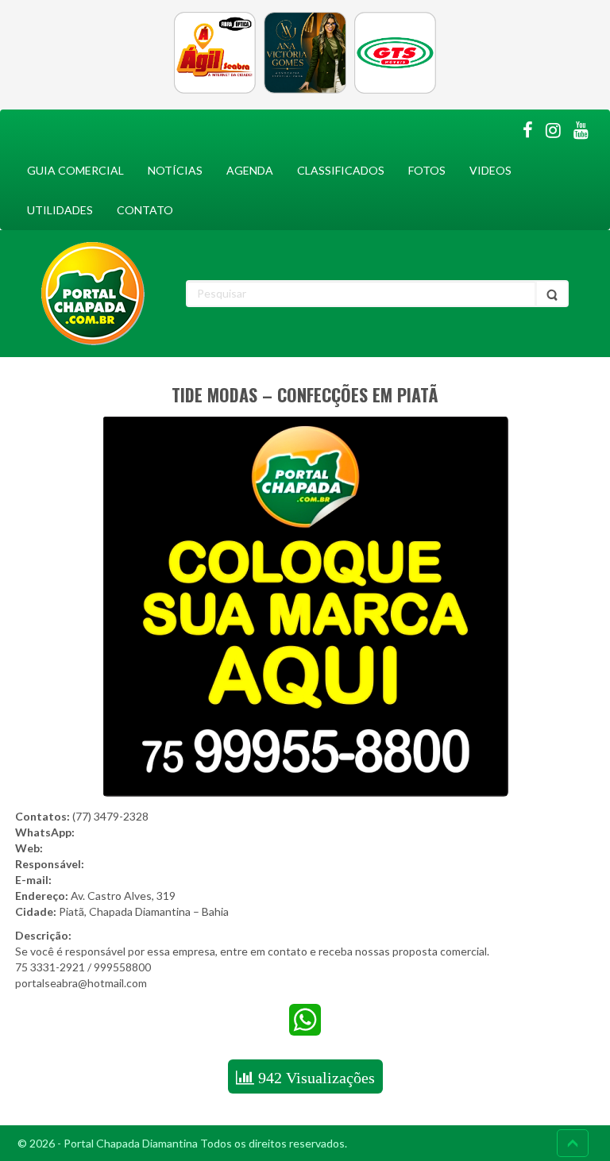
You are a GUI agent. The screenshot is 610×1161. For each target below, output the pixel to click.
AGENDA (249, 170)
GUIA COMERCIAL (75, 170)
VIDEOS (490, 170)
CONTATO (145, 210)
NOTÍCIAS (175, 170)
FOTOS (427, 170)
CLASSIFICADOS (340, 170)
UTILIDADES (60, 210)
